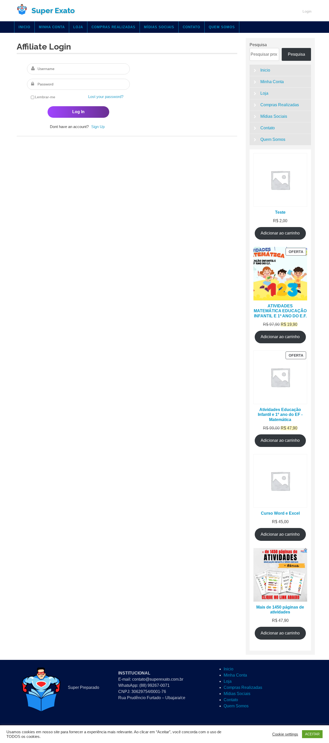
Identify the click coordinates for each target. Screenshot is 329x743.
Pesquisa (258, 45)
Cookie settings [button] (285, 734)
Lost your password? (105, 96)
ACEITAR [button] (312, 734)
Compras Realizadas (113, 27)
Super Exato (53, 10)
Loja (78, 27)
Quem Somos (222, 27)
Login (307, 11)
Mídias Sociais (159, 27)
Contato (191, 27)
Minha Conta (52, 27)
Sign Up (98, 126)
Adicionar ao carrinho (280, 233)
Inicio (24, 27)
